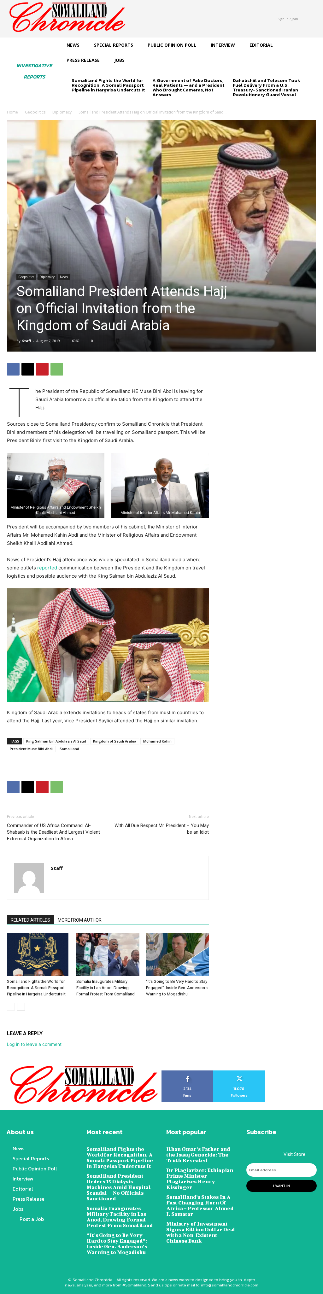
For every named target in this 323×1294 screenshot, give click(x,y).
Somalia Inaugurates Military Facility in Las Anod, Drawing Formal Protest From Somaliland (105, 987)
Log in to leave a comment (34, 1044)
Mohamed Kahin (157, 741)
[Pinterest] (42, 369)
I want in (281, 1186)
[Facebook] (13, 369)
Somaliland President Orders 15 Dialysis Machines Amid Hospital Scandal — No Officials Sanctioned (118, 1187)
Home (12, 112)
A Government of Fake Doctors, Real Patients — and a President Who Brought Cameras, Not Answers (188, 87)
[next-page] (86, 101)
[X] (27, 369)
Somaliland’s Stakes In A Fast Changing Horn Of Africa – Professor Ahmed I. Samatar (199, 1205)
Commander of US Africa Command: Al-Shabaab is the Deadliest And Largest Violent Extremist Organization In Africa (53, 832)
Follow (239, 1072)
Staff (26, 340)
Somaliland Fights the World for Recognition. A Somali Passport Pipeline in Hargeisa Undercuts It (108, 85)
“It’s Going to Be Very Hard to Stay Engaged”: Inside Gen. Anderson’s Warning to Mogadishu (177, 987)
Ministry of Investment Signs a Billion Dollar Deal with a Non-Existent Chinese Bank (200, 1232)
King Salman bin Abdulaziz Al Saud (56, 741)
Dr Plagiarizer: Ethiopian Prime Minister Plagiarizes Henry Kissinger (199, 1178)
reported (47, 568)
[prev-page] (75, 101)
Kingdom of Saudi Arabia (114, 741)
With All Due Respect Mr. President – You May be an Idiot (162, 829)
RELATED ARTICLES (30, 920)
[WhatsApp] (56, 369)
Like (187, 1072)
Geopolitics (35, 112)
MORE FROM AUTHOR (80, 920)
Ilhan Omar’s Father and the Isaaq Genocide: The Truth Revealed (198, 1154)
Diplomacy (62, 112)
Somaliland (69, 748)
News (64, 277)
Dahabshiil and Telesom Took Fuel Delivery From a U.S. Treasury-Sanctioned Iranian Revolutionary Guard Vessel (266, 87)
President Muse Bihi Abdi (31, 748)
